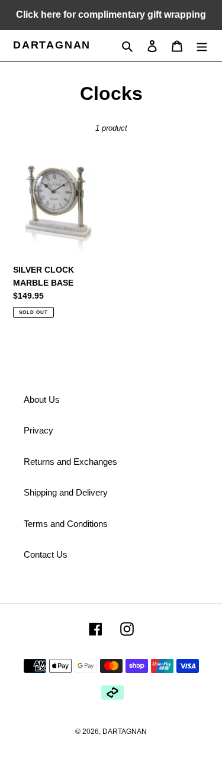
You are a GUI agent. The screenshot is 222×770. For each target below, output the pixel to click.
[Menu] (201, 46)
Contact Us (45, 554)
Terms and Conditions (66, 524)
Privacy (38, 430)
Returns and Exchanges (70, 462)
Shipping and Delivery (66, 492)
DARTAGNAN (52, 45)
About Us (42, 399)
